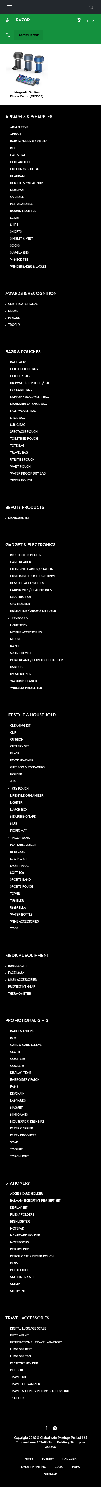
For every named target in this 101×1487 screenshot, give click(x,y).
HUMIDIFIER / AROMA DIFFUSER (33, 611)
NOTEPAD (17, 1228)
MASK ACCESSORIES (22, 980)
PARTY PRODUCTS (23, 1135)
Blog (59, 1467)
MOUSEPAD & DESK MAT (27, 1121)
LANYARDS (18, 1100)
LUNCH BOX (18, 809)
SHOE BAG (17, 418)
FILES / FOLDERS (22, 1214)
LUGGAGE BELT (21, 1349)
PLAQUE (14, 318)
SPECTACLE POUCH (24, 432)
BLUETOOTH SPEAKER (25, 555)
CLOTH (15, 1052)
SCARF (15, 218)
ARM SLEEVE (19, 127)
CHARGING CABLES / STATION (31, 569)
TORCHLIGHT (19, 1156)
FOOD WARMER (21, 760)
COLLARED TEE (21, 162)
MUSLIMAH (17, 190)
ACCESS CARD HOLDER (26, 1193)
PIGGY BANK (21, 838)
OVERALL (17, 197)
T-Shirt (48, 1459)
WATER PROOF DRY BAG (28, 473)
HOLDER (16, 774)
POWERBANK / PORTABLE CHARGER (36, 660)
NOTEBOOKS (19, 1242)
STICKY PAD (18, 1291)
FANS (14, 1087)
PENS (14, 1263)
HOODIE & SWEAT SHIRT (27, 183)
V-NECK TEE (19, 259)
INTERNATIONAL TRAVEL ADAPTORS (36, 1342)
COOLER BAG (20, 376)
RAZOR (15, 646)
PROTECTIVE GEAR (21, 986)
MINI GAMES (19, 1114)
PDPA (76, 1467)
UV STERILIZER (20, 674)
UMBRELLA (18, 907)
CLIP (13, 732)
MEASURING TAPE (23, 816)
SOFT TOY (17, 873)
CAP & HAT (17, 155)
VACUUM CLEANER (23, 681)
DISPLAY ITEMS (20, 1073)
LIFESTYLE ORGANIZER (27, 796)
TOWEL (15, 893)
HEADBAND (18, 176)
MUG (13, 823)
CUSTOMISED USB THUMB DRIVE (33, 576)
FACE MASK (16, 973)
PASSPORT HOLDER (24, 1363)
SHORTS (16, 232)
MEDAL (13, 311)
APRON (15, 134)
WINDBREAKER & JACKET (28, 266)
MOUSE (15, 639)
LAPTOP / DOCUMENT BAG (29, 397)
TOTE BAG (17, 445)
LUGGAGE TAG (20, 1356)
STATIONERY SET (22, 1277)
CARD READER (20, 562)
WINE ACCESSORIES (24, 921)
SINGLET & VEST (21, 238)
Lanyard (69, 1459)
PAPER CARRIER (21, 1128)
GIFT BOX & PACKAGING (27, 767)
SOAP (14, 1142)
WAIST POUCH (20, 466)
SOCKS (15, 245)
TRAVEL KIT (18, 1377)
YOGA (14, 928)
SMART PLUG (19, 866)
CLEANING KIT (20, 725)
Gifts (29, 1459)
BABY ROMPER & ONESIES (28, 141)
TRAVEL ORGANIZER (25, 1384)
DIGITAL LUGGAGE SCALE (28, 1328)
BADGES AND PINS (23, 1031)
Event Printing (33, 1467)
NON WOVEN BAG (23, 411)
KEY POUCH (20, 789)
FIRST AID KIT (19, 1335)
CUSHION (17, 739)
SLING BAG (17, 425)
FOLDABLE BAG (21, 390)
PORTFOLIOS (19, 1270)
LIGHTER (16, 802)
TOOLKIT (16, 1149)
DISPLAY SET (19, 1207)
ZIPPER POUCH (21, 480)
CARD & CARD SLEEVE (26, 1045)
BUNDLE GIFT (17, 966)
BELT (13, 148)
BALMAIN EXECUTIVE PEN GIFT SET (35, 1200)
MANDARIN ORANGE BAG (28, 404)
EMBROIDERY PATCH (24, 1080)
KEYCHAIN (17, 1093)
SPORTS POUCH (21, 886)
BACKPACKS (18, 362)
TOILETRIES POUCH (24, 439)
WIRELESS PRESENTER (26, 688)
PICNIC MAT (18, 830)
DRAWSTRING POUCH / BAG (30, 383)
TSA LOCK (17, 1398)
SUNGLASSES (19, 252)
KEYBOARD (20, 618)
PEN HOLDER (19, 1249)
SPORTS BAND (20, 880)
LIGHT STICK (18, 625)
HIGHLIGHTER (20, 1221)
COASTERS (17, 1059)
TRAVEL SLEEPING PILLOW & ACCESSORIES (40, 1391)
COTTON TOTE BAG (24, 369)
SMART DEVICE (21, 653)
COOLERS (17, 1066)
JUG (13, 781)
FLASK (14, 753)
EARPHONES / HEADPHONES (31, 590)
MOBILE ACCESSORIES (26, 632)
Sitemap (50, 1474)
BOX (13, 1038)
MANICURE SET (19, 518)
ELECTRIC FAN (20, 597)
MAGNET (16, 1107)
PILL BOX (16, 1370)
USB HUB (16, 667)
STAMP (15, 1284)
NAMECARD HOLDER (25, 1235)
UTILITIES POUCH (22, 459)
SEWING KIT (18, 859)
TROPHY (14, 325)
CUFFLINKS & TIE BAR (25, 169)
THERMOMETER (19, 993)
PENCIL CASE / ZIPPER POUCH (32, 1256)
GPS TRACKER (20, 604)
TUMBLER (17, 900)
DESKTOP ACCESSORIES (27, 583)
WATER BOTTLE (21, 914)
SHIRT (14, 225)
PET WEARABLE (21, 204)
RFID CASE (17, 852)
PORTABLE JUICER (23, 845)
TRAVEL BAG (19, 452)
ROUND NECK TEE (23, 211)
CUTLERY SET (19, 746)
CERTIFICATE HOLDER (24, 304)
